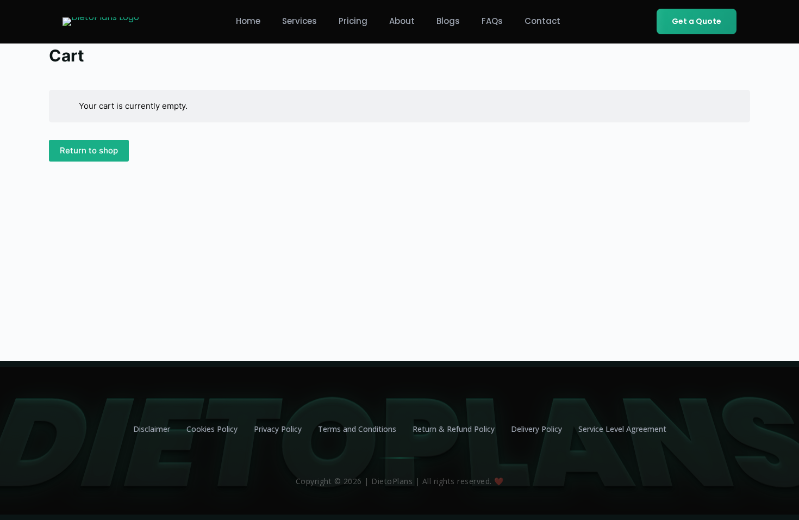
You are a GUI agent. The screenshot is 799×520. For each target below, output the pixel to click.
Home (248, 21)
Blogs (448, 21)
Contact (542, 21)
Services (299, 21)
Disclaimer (151, 429)
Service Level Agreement (622, 429)
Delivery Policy (536, 429)
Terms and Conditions (357, 429)
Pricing (353, 21)
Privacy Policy (278, 429)
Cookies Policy (212, 429)
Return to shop (89, 150)
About (402, 21)
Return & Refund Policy (454, 429)
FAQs (492, 21)
